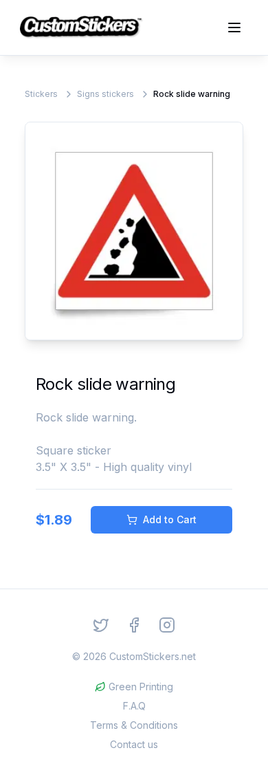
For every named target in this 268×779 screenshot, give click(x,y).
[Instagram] (167, 625)
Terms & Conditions (134, 725)
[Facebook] (134, 625)
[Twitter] (101, 625)
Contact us (134, 744)
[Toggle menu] (234, 27)
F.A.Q (134, 706)
